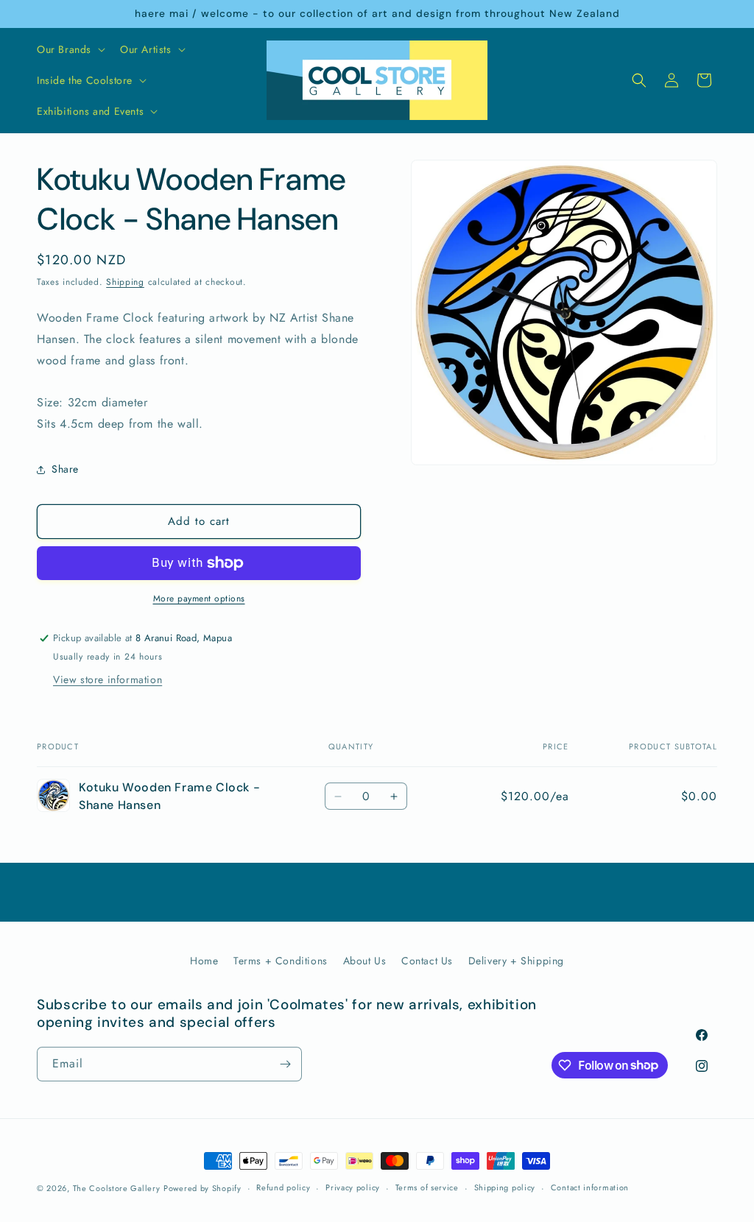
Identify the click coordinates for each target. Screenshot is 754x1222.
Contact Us (427, 960)
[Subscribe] (285, 1064)
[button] (69, 49)
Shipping (125, 282)
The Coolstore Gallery (117, 1188)
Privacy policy (352, 1187)
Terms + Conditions (280, 960)
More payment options (199, 598)
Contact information (590, 1187)
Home (204, 960)
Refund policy (283, 1187)
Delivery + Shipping (516, 960)
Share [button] (65, 469)
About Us (365, 960)
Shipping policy (505, 1187)
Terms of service (427, 1187)
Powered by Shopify (202, 1188)
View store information (107, 679)
